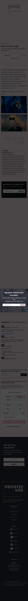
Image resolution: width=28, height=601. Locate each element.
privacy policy (15, 309)
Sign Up (22, 305)
